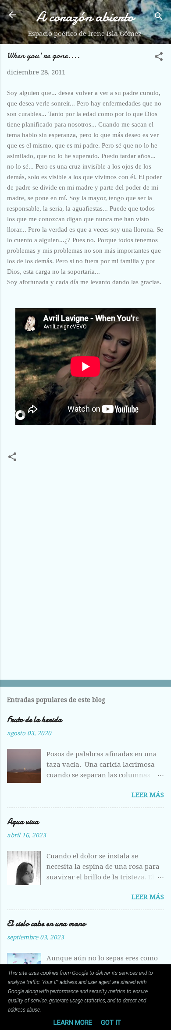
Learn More (72, 1022)
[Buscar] (158, 17)
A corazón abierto (85, 17)
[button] (158, 58)
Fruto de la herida (34, 719)
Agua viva (23, 821)
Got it (111, 1022)
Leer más (148, 795)
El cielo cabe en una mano (46, 923)
